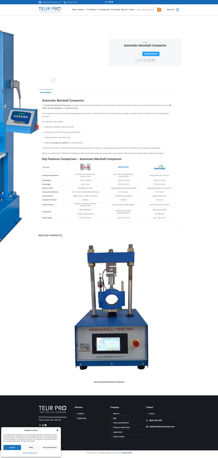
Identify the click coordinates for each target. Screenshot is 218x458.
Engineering (81, 418)
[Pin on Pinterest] (149, 60)
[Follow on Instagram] (105, 2)
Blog (114, 418)
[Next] (59, 79)
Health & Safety (118, 437)
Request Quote (151, 54)
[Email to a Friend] (145, 60)
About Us (124, 10)
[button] (57, 430)
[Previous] (39, 391)
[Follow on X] (108, 2)
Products (81, 10)
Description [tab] (45, 92)
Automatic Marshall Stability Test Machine (109, 382)
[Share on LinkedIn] (153, 60)
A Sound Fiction (126, 453)
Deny (31, 447)
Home (74, 10)
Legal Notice (117, 432)
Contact (131, 10)
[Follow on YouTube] (112, 2)
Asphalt (145, 42)
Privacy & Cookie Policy (30, 453)
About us (116, 414)
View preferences (50, 447)
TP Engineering (103, 10)
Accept (12, 447)
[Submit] (159, 10)
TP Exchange (115, 10)
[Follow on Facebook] (40, 425)
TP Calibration (92, 10)
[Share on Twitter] (141, 60)
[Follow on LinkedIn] (110, 2)
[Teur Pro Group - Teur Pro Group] (50, 10)
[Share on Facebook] (137, 60)
